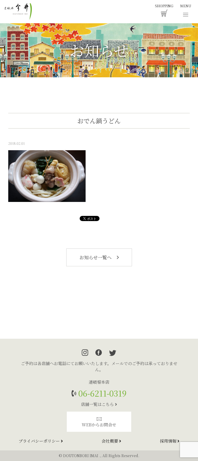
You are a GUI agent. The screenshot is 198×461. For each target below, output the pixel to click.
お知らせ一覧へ (96, 257)
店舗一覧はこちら (98, 404)
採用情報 (168, 441)
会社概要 (110, 441)
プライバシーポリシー (40, 441)
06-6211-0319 (101, 393)
